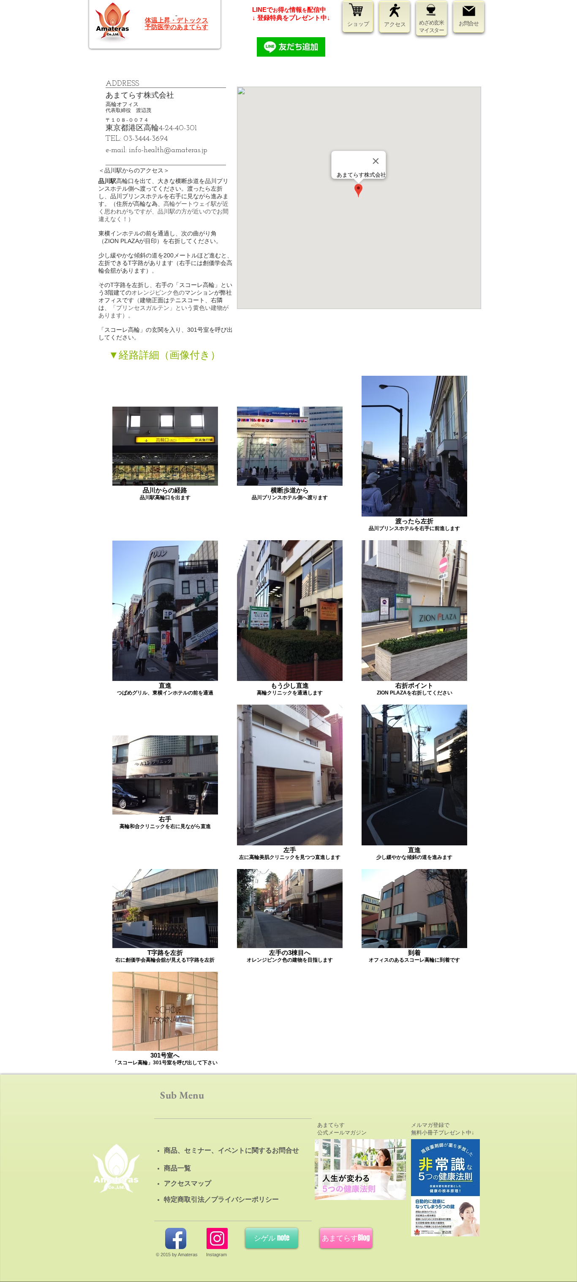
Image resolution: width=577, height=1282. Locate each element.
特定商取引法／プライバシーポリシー (221, 1199)
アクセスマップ (187, 1183)
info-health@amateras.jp (168, 150)
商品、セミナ (184, 1150)
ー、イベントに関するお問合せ (251, 1150)
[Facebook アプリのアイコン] (175, 1238)
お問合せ (469, 23)
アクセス (395, 24)
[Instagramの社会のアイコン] (217, 1238)
